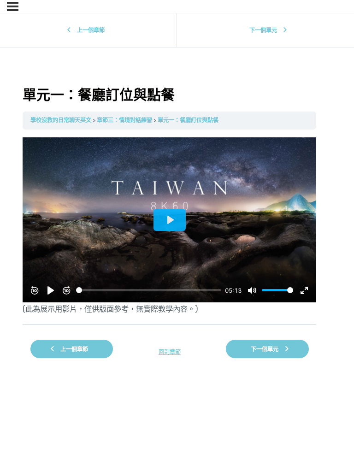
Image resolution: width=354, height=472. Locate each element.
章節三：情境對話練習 (124, 120)
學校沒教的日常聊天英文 (60, 120)
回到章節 (170, 351)
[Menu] (12, 6)
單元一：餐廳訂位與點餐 (188, 120)
